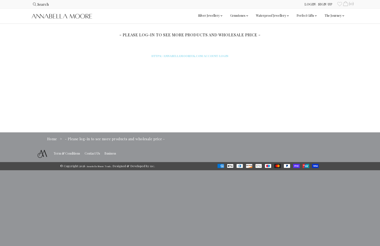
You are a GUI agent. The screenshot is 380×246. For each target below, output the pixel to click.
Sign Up (325, 4)
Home (52, 139)
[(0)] (345, 4)
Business (110, 153)
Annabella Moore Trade (98, 166)
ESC (152, 166)
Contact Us (92, 153)
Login (310, 4)
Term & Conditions (67, 153)
